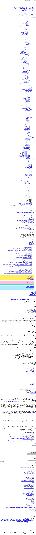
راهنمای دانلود (34, 396)
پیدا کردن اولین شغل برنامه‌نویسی (22, 521)
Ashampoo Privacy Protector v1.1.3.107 (23, 299)
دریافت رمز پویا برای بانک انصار (29, 222)
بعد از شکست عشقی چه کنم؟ (29, 216)
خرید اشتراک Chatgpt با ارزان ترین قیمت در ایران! (17, 248)
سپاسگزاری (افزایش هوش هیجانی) (28, 217)
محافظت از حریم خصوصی (29, 371)
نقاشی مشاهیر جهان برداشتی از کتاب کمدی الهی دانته (25, 228)
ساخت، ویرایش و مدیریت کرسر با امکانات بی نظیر (10, 519)
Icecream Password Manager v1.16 (29, 440)
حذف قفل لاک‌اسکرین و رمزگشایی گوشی (10, 273)
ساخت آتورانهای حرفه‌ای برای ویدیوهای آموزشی (26, 15)
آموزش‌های (30, 283)
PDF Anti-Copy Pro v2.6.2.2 (29, 438)
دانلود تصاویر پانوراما (31, 229)
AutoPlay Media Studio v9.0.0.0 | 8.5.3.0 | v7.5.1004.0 (24, 266)
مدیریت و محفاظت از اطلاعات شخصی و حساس (16, 440)
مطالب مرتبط (32, 384)
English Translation (33, 393)
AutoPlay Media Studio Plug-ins (27, 262)
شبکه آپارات (32, 530)
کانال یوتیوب (32, 529)
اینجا (29, 432)
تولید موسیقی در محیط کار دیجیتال (5, 520)
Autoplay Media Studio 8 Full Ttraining (26, 267)
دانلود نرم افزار (33, 17)
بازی (33, 240)
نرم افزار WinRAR (15, 411)
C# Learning (30, 269)
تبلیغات (33, 5)
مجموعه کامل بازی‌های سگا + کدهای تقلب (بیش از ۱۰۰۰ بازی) (24, 8)
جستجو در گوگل (28, 201)
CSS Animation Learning (28, 260)
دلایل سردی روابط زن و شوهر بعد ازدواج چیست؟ (26, 220)
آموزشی (33, 241)
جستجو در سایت (28, 199)
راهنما (33, 383)
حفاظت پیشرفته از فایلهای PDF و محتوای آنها (18, 438)
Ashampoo (28, 310)
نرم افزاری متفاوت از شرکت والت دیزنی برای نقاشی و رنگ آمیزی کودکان (22, 7)
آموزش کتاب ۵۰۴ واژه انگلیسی (29, 9)
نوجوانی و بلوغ (32, 218)
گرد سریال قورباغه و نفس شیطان (28, 215)
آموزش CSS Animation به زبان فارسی (19, 260)
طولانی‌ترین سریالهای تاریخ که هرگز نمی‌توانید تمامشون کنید (25, 214)
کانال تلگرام (32, 526)
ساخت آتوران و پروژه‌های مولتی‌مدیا (10, 266)
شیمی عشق (32, 226)
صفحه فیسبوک (31, 528)
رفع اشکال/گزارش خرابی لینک (31, 392)
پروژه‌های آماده (31, 242)
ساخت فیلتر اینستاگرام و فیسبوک (14, 271)
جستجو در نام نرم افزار (27, 200)
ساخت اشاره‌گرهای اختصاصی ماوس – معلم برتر (26, 519)
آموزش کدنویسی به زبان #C (24, 269)
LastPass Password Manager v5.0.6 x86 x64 (27, 436)
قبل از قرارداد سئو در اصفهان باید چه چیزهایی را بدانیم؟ (25, 212)
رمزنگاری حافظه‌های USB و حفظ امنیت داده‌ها (16, 434)
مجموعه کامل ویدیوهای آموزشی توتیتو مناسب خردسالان (25, 10)
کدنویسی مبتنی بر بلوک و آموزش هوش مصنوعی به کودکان (15, 253)
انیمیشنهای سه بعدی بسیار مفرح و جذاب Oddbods (26, 14)
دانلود (33, 382)
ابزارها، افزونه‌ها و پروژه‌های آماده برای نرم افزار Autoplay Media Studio (14, 264)
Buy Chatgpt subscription (28, 248)
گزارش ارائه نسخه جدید (32, 394)
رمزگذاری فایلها (31, 370)
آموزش (31, 275)
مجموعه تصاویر (31, 244)
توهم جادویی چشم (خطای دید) (29, 224)
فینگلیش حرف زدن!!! (30, 225)
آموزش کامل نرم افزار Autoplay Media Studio (13, 267)
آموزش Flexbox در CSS (22, 255)
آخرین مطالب (32, 238)
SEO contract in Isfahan (28, 250)
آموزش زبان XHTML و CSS (20, 257)
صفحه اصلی (32, 2)
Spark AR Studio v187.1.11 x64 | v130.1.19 (25, 271)
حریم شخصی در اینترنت (30, 366)
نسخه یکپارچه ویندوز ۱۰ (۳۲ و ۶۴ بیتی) (28, 13)
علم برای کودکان (31, 12)
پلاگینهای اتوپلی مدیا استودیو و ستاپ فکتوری (15, 262)
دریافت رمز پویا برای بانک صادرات (28, 221)
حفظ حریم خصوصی (30, 368)
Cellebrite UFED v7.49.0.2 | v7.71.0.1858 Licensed (24, 273)
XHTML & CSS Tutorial (28, 257)
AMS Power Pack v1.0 (28, 264)
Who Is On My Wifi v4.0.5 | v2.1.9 (29, 441)
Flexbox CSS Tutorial (29, 255)
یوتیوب (33, 4)
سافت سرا (25, 532)
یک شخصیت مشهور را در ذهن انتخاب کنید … (27, 227)
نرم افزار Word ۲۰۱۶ (28, 518)
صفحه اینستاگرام (31, 527)
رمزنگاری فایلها (31, 369)
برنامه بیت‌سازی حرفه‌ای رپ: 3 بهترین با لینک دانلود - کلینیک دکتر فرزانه (23, 520)
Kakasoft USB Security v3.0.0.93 (29, 434)
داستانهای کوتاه (31, 219)
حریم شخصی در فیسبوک (30, 367)
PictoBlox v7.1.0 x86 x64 (28, 253)
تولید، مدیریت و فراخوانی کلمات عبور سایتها (14, 436)
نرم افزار (32, 239)
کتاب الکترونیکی (31, 243)
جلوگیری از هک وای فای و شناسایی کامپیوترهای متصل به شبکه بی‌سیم (13, 441)
